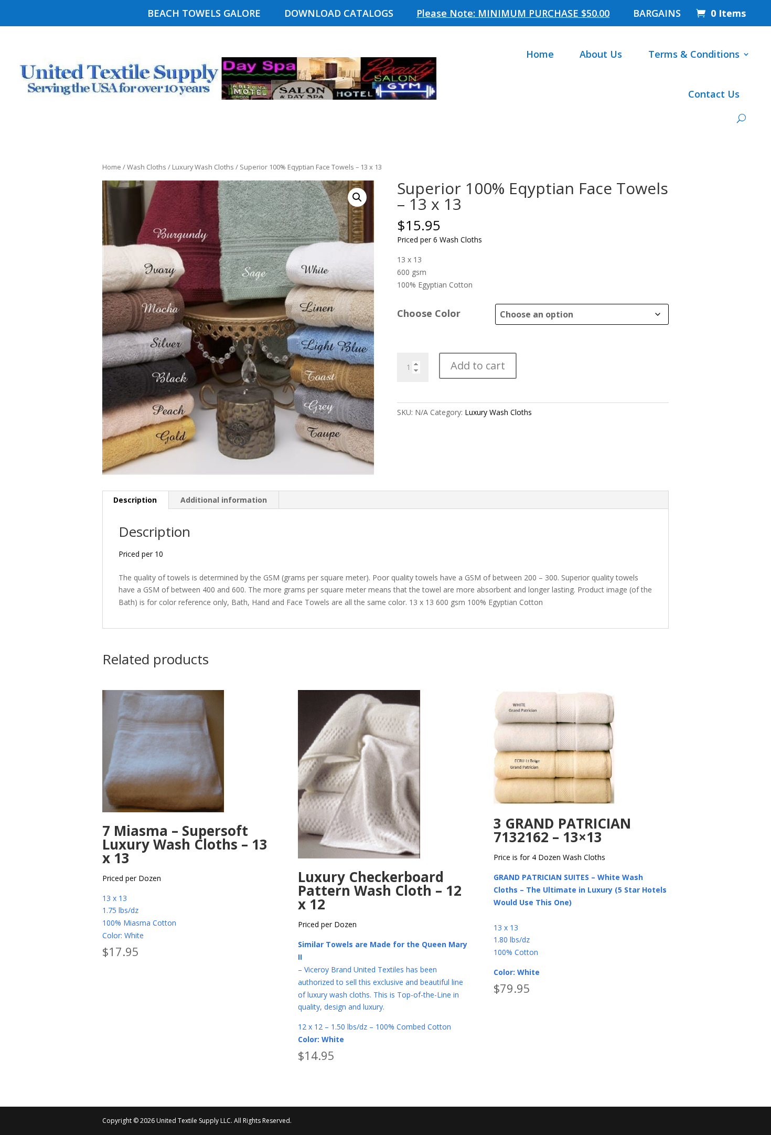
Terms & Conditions (694, 54)
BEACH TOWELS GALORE (204, 14)
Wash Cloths (146, 167)
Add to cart (478, 365)
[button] (357, 197)
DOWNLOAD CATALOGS (338, 14)
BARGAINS (657, 14)
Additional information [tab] (223, 500)
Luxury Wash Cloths (203, 167)
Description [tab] (135, 500)
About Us (601, 54)
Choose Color (429, 313)
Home (540, 54)
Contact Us (714, 94)
